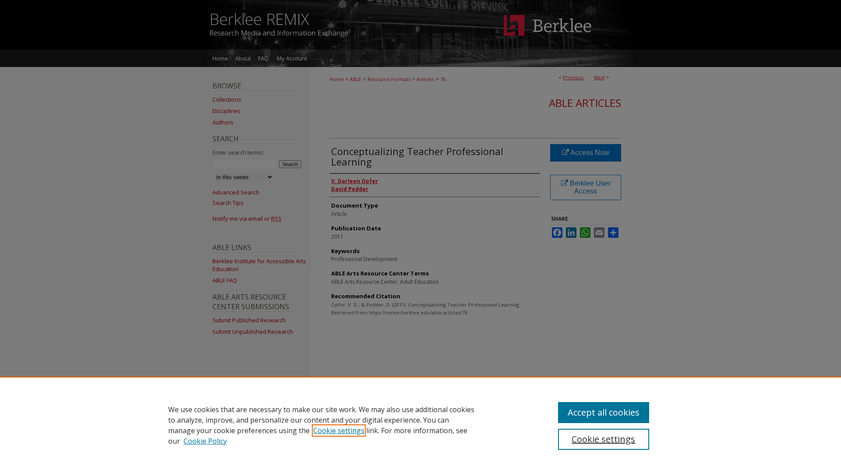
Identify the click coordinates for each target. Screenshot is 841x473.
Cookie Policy (205, 441)
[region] (420, 425)
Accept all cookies (604, 412)
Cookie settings (338, 430)
